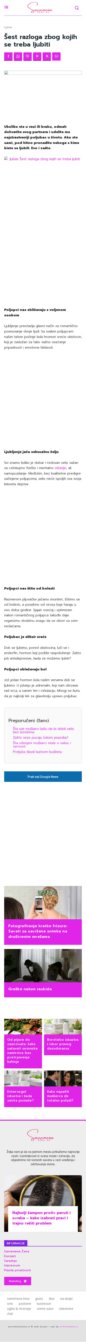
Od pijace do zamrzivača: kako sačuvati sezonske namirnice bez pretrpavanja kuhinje (22, 1050)
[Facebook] (8, 56)
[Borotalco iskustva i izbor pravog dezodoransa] (63, 1027)
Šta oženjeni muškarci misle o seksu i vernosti (42, 745)
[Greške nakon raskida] (43, 966)
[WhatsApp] (18, 56)
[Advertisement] (43, 257)
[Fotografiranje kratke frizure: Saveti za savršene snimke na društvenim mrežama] (43, 903)
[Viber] (27, 56)
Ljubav (8, 27)
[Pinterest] (37, 56)
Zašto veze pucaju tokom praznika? (40, 737)
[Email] (56, 56)
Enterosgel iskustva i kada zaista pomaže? (20, 1096)
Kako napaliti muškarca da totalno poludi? (60, 1096)
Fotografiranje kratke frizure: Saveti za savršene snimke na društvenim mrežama (37, 931)
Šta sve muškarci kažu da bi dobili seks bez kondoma (43, 730)
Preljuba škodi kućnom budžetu (37, 751)
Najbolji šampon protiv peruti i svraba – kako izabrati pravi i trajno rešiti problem (41, 1218)
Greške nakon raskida (30, 989)
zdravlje (60, 468)
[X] (47, 56)
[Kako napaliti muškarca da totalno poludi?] (63, 1078)
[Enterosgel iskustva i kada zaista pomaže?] (23, 1078)
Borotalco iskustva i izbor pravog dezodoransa (62, 1044)
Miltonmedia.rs (69, 1326)
